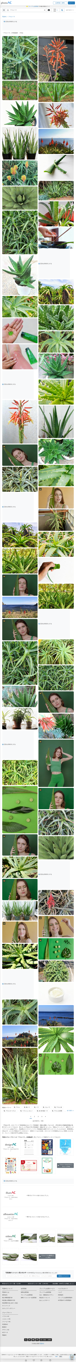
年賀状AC (5, 1324)
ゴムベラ (47, 1107)
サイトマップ (6, 1305)
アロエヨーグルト (11, 1111)
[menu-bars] (4, 10)
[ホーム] (26, 1360)
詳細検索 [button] (56, 10)
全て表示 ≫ (70, 1110)
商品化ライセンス (44, 1297)
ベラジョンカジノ (27, 1111)
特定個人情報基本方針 (8, 1300)
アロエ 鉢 (59, 1107)
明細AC (4, 1335)
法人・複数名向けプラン (46, 1295)
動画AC (4, 1327)
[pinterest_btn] (33, 1339)
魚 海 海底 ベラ (43, 1111)
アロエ (18, 1107)
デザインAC (5, 1329)
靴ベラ (28, 1107)
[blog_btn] (37, 1339)
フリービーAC (6, 1321)
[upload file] (48, 10)
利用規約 (60, 1295)
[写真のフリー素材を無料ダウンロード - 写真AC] (6, 2)
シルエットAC (6, 1319)
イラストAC (5, 1316)
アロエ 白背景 (58, 1111)
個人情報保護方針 (7, 1297)
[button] (60, 2)
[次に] (45, 1116)
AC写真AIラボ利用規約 (64, 1300)
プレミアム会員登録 (27, 1295)
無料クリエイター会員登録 (28, 1297)
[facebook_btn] (29, 1339)
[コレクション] (41, 1360)
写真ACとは (5, 1292)
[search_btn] (62, 10)
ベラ (37, 1107)
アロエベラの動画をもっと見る (47, 1256)
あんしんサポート (44, 1300)
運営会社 (4, 1295)
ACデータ (5, 1332)
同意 (61, 1356)
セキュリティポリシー (8, 1308)
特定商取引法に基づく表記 (10, 1303)
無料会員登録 (25, 1292)
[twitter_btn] (26, 1339)
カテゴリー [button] (69, 10)
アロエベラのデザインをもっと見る (66, 1165)
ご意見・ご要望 (46, 1339)
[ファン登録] (34, 1360)
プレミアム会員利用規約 (65, 1297)
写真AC (4, 16)
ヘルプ (60, 1292)
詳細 (56, 1356)
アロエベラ (11, 16)
